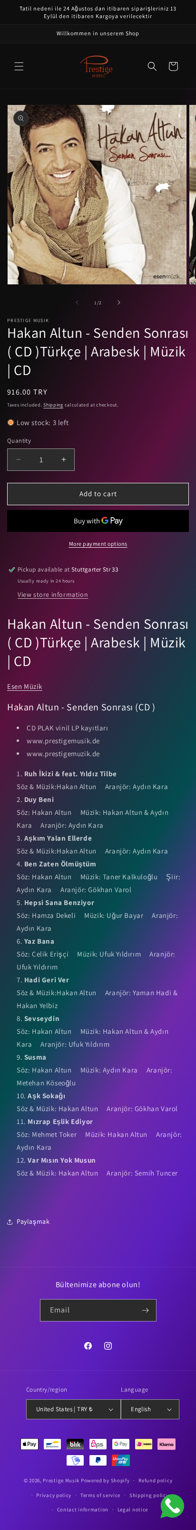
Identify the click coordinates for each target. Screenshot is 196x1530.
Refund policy (155, 1480)
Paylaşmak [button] (33, 1221)
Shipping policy (149, 1495)
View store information (53, 594)
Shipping (53, 405)
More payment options (98, 543)
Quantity (19, 441)
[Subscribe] (145, 1310)
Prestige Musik (61, 1480)
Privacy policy (53, 1495)
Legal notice (133, 1509)
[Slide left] (77, 302)
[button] (19, 66)
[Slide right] (118, 302)
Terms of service (100, 1495)
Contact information (82, 1509)
